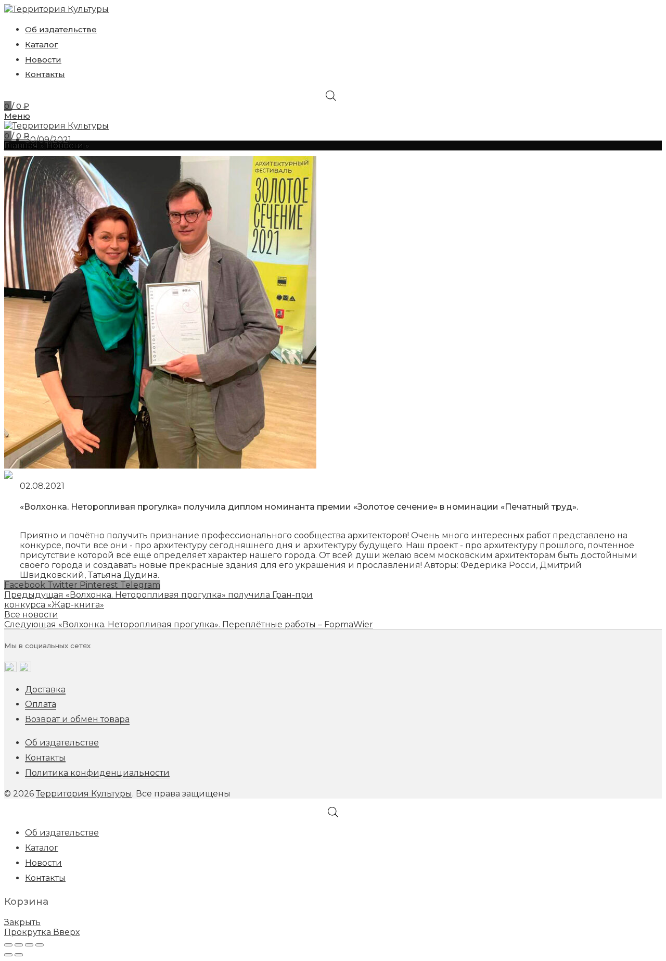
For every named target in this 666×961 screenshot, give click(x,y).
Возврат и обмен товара (77, 719)
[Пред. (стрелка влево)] (8, 954)
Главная (21, 145)
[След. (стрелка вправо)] (19, 954)
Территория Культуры (84, 794)
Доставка (45, 689)
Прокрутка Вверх (42, 932)
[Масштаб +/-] (39, 944)
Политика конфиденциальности (97, 773)
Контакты (45, 758)
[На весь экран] (29, 944)
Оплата (40, 704)
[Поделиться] (19, 944)
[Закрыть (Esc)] (8, 944)
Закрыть (22, 922)
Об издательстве (62, 743)
